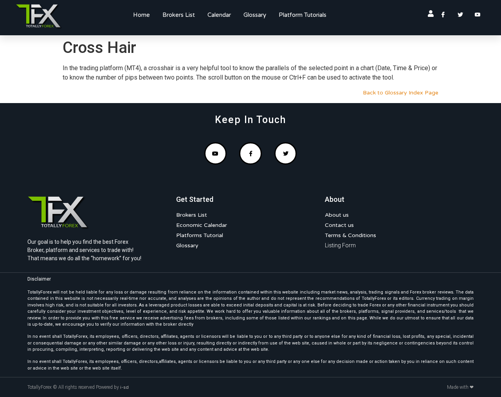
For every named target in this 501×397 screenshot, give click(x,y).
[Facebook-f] (250, 153)
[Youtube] (215, 153)
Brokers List (178, 14)
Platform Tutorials (302, 14)
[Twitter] (285, 153)
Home (141, 14)
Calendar (219, 14)
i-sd (124, 387)
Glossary (254, 14)
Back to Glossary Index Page (400, 92)
